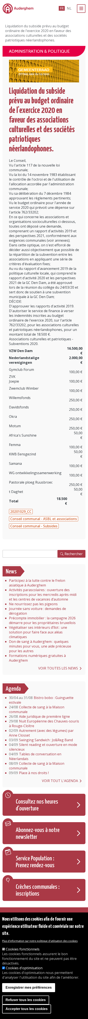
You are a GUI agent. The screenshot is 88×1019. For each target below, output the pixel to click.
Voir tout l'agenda (60, 780)
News (11, 572)
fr (62, 8)
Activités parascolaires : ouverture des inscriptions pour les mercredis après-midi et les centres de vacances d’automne (42, 595)
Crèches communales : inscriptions (38, 890)
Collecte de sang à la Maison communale (36, 709)
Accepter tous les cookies (27, 1009)
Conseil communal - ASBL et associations (43, 518)
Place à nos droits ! (29, 772)
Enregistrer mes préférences (29, 987)
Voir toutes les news (58, 668)
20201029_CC (20, 511)
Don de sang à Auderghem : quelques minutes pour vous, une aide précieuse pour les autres (40, 646)
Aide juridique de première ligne (39, 716)
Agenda (13, 689)
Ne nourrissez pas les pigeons (33, 604)
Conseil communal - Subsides (33, 526)
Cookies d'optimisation (24, 968)
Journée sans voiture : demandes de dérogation (37, 611)
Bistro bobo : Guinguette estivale (41, 700)
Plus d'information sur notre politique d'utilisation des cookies (40, 941)
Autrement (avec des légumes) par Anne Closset (41, 733)
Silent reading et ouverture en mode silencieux (43, 747)
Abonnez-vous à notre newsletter (38, 833)
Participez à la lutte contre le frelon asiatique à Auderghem (37, 583)
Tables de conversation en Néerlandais (35, 756)
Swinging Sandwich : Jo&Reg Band (41, 740)
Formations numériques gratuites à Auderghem (37, 658)
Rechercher (74, 553)
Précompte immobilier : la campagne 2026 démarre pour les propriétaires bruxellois (42, 620)
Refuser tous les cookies (26, 1000)
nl (69, 8)
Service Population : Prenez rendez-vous (35, 862)
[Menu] (81, 8)
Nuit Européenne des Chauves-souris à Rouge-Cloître (44, 723)
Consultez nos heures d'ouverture (37, 805)
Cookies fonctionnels (23, 949)
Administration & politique (39, 51)
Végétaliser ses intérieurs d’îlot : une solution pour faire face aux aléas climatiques (38, 632)
